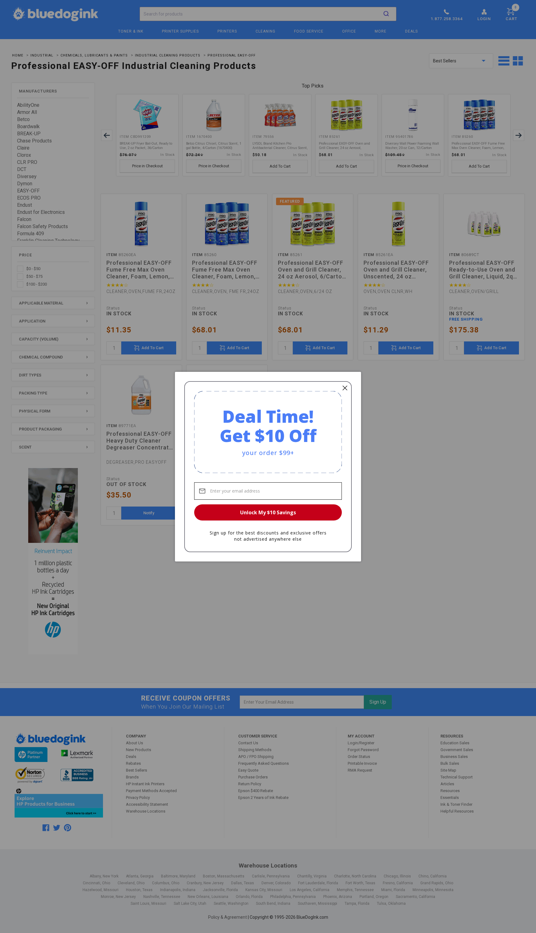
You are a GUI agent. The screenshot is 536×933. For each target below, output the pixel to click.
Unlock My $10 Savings (268, 512)
